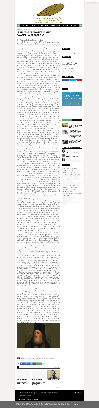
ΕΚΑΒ (79, 174)
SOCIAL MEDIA (71, 170)
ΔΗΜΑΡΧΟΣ (65, 174)
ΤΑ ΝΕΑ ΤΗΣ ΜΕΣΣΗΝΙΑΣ (67, 199)
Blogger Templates (34, 399)
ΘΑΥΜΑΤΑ (64, 181)
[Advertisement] (72, 37)
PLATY (68, 168)
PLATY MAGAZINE (74, 168)
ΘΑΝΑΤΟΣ (76, 178)
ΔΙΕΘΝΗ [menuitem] (46, 25)
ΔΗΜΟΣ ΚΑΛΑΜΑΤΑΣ (72, 174)
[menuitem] (18, 25)
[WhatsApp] (37, 364)
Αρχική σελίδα (19, 29)
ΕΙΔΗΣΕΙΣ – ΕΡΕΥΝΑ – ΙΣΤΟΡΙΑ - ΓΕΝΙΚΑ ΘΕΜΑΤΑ (33, 29)
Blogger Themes (25, 399)
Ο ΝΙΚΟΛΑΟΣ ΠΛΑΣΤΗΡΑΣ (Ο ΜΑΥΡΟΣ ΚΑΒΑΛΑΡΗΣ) (53, 380)
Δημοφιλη (67, 120)
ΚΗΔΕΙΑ (70, 185)
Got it (81, 404)
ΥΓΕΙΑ (77, 202)
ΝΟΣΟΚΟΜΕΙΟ (70, 191)
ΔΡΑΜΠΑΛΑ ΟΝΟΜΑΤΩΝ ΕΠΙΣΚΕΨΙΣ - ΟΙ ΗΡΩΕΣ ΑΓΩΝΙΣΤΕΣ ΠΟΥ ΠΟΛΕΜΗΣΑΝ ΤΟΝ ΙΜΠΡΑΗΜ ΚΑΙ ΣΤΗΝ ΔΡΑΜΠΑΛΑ (38, 382)
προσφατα (77, 120)
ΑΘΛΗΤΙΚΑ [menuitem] (40, 25)
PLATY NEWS (65, 170)
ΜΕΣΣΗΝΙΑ (65, 187)
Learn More (76, 404)
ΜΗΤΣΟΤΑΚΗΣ (65, 189)
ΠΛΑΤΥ (64, 195)
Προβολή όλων (57, 367)
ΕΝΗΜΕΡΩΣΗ (51, 358)
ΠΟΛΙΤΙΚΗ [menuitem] (33, 25)
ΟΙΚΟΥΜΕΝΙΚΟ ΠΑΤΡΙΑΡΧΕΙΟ (34, 360)
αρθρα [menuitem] (27, 25)
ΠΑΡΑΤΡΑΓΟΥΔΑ (78, 193)
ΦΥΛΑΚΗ (64, 204)
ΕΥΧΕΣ (75, 176)
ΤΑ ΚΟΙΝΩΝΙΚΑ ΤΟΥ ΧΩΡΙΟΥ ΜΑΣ (68, 197)
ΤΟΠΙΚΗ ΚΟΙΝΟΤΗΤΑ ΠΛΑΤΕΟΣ (68, 202)
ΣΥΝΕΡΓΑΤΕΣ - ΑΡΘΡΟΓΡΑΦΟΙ (71, 147)
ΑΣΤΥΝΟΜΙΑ (73, 172)
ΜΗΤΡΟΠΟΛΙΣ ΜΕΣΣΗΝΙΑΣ (73, 187)
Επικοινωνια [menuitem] (73, 25)
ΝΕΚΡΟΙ (64, 191)
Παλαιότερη (57, 387)
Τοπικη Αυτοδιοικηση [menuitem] (55, 25)
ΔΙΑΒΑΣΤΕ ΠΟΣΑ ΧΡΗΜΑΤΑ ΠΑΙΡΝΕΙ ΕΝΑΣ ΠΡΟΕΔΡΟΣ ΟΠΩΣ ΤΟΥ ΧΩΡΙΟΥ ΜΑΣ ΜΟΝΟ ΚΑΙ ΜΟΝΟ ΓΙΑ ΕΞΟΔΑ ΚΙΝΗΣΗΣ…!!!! (75, 125)
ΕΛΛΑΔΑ (64, 176)
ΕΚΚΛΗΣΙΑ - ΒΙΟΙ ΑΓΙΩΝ (43, 358)
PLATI (64, 168)
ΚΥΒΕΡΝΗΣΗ (75, 185)
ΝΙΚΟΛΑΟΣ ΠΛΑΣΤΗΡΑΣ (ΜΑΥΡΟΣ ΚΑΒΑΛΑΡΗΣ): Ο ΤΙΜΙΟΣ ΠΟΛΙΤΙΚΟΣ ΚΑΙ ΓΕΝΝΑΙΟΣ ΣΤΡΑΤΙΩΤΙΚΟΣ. (22, 381)
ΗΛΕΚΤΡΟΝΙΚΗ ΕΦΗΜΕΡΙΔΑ (22, 360)
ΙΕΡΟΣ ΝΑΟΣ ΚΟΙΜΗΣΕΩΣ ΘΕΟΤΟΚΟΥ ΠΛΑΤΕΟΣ (71, 183)
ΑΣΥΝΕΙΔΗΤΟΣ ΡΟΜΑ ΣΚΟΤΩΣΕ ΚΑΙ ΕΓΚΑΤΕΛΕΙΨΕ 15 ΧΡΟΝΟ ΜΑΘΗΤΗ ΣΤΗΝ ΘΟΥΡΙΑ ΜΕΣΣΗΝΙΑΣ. (75, 142)
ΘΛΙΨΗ (69, 181)
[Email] (40, 364)
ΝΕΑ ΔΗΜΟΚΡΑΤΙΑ (73, 189)
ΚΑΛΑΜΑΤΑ (65, 185)
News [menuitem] (22, 25)
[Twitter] (31, 364)
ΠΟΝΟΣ (68, 195)
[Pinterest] (34, 364)
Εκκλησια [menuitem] (65, 25)
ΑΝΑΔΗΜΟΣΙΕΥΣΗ (66, 172)
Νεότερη (19, 387)
